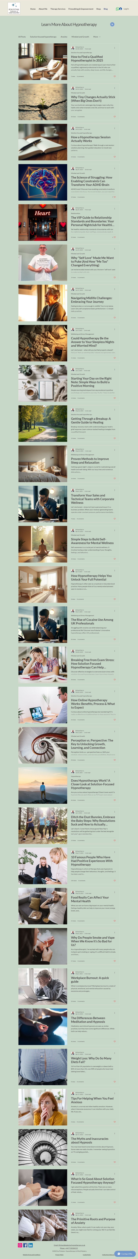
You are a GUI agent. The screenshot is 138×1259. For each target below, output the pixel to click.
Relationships (75, 213)
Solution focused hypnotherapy (43, 37)
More (95, 37)
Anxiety (64, 37)
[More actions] (115, 48)
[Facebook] (25, 1245)
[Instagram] (20, 1245)
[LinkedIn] (30, 1245)
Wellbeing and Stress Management (82, 334)
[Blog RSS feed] (112, 24)
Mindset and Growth (80, 37)
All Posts (22, 37)
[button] (58, 9)
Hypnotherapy (76, 776)
